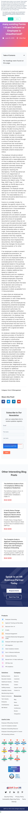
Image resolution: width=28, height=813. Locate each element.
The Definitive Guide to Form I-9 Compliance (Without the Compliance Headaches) (13, 486)
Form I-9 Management (14, 390)
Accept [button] (10, 19)
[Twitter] (6, 792)
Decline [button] (17, 19)
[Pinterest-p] (22, 792)
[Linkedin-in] (14, 792)
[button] (24, 55)
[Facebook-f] (10, 792)
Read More (8, 500)
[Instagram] (18, 792)
